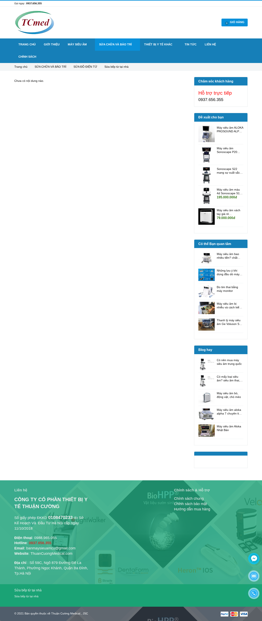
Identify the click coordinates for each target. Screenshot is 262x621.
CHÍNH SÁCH (27, 56)
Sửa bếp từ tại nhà (116, 66)
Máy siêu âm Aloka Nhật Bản (229, 428)
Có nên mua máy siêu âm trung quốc (229, 361)
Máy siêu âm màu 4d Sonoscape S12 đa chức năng (229, 191)
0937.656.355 (34, 3)
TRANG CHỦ (27, 44)
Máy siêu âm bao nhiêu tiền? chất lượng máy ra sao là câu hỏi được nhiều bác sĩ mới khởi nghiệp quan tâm (230, 255)
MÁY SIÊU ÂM (78, 44)
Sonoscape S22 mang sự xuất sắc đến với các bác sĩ (228, 170)
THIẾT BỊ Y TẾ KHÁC (158, 44)
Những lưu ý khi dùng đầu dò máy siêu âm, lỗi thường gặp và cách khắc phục (229, 272)
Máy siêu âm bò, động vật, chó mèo (229, 395)
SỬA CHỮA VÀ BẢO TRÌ (51, 66)
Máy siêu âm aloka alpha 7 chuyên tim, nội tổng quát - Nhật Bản (230, 411)
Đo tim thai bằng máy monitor (227, 288)
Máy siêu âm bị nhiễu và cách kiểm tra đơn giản (229, 305)
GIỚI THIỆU (52, 44)
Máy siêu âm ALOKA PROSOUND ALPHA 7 (230, 129)
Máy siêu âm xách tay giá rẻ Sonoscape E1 (228, 212)
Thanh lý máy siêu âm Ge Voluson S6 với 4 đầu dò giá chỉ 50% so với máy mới (230, 322)
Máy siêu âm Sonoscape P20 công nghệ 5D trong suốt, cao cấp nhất (230, 150)
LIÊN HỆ (210, 44)
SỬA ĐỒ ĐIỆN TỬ (85, 66)
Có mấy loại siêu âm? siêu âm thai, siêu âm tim (228, 378)
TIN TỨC (190, 44)
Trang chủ (21, 66)
